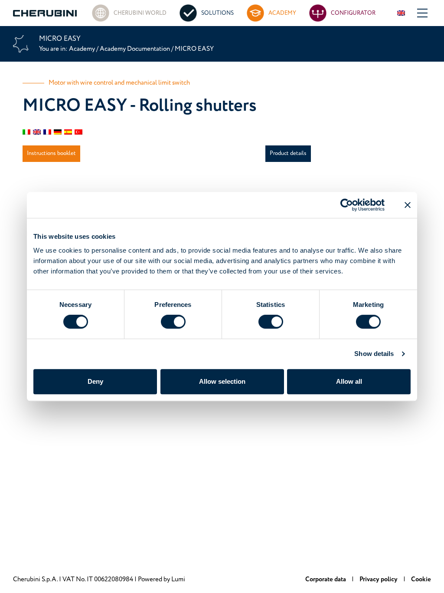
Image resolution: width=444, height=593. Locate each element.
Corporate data (326, 579)
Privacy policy (379, 579)
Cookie (421, 579)
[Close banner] (408, 205)
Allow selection (222, 381)
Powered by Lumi (161, 579)
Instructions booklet (51, 153)
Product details (288, 153)
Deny (95, 381)
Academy (82, 48)
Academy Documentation (135, 48)
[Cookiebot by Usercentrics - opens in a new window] (347, 204)
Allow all (349, 381)
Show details (374, 353)
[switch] (173, 322)
